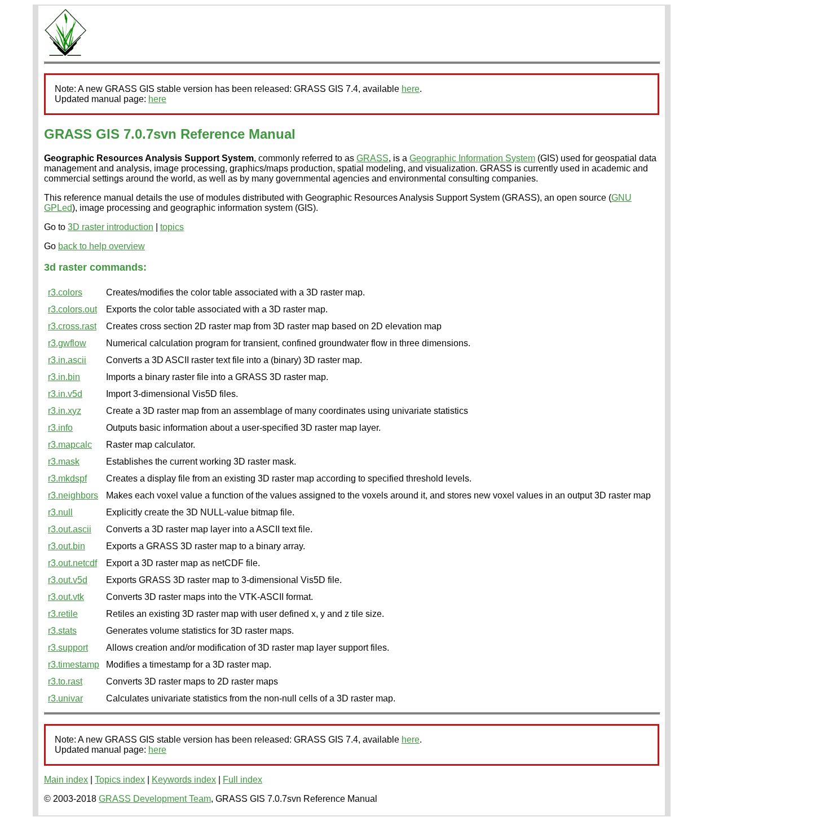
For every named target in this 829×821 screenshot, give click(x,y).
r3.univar (65, 698)
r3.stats (62, 630)
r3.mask (64, 461)
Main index (66, 779)
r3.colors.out (72, 309)
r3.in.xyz (64, 411)
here (411, 89)
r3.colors (65, 292)
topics (172, 227)
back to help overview (101, 246)
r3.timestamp (73, 664)
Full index (242, 779)
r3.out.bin (66, 546)
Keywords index (184, 779)
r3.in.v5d (65, 394)
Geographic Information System (472, 158)
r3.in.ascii (67, 360)
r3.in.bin (64, 377)
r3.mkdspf (67, 478)
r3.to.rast (65, 681)
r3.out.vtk (66, 597)
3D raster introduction (110, 227)
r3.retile (63, 614)
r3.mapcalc (70, 444)
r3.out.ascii (69, 529)
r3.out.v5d (67, 580)
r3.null (60, 512)
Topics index (120, 779)
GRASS (372, 158)
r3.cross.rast (72, 326)
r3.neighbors (73, 495)
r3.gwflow (67, 343)
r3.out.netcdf (72, 563)
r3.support (68, 647)
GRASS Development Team (155, 799)
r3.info (60, 427)
